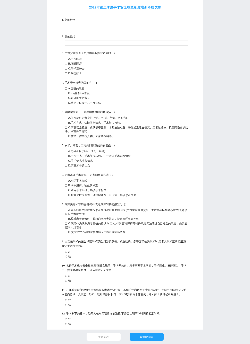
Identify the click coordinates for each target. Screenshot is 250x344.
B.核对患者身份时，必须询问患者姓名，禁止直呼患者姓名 (103, 218)
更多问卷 (103, 337)
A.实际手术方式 (77, 180)
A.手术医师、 (76, 59)
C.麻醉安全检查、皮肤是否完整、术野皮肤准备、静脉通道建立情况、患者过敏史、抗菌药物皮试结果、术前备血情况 (126, 129)
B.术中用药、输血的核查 (83, 185)
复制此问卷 (146, 337)
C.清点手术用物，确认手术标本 (87, 190)
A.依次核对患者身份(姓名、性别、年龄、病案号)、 (99, 118)
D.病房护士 (75, 73)
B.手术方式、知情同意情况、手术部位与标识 (95, 123)
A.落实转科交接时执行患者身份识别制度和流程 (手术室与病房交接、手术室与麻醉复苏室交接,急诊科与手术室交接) (126, 212)
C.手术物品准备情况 (80, 161)
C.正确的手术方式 (79, 98)
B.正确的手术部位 (79, 93)
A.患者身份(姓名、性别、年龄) (86, 151)
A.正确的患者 (76, 88)
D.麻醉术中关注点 (79, 165)
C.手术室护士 (76, 68)
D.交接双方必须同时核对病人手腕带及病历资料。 (98, 232)
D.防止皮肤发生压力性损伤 (84, 103)
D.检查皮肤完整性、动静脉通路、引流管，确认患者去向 (102, 195)
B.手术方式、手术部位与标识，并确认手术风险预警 (99, 156)
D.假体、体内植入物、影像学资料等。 (91, 136)
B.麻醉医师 (75, 63)
